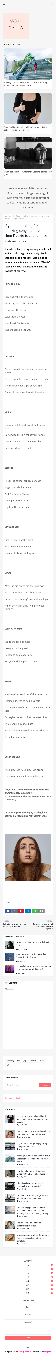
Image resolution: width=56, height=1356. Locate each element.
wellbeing (10, 1061)
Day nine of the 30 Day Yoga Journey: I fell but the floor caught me (33, 1197)
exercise (33, 1061)
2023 (39, 1277)
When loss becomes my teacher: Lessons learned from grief (31, 1184)
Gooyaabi (48, 1352)
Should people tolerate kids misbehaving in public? (29, 1224)
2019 (39, 1293)
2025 (39, 1269)
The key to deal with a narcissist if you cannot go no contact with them (33, 1133)
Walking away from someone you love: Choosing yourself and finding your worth (34, 1159)
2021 (39, 1285)
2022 (39, 1281)
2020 (39, 1289)
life (18, 1061)
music (12, 216)
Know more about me (14, 1098)
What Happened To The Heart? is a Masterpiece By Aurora (31, 955)
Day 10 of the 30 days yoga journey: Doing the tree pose (32, 1145)
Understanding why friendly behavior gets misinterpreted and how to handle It (33, 1238)
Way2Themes (26, 1352)
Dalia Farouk (11, 241)
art (8, 1065)
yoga (25, 1061)
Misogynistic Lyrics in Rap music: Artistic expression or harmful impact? (33, 967)
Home (7, 216)
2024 (39, 1273)
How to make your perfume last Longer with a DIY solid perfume (31, 1172)
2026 (39, 1265)
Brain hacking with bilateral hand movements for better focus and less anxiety (33, 1119)
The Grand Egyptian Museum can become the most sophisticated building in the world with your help (32, 1211)
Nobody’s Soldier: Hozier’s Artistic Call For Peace (32, 944)
